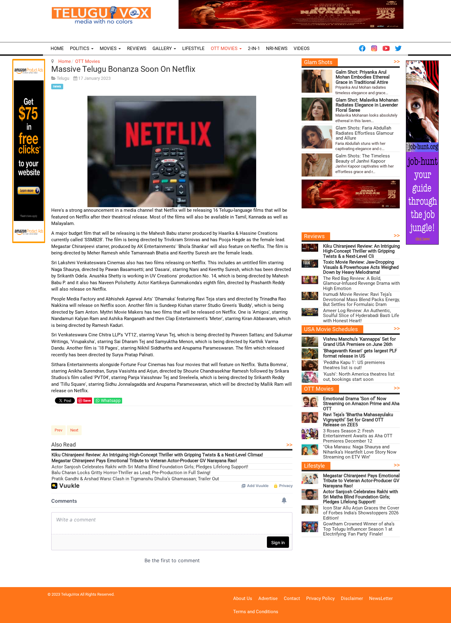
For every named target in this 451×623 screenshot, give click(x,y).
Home (57, 48)
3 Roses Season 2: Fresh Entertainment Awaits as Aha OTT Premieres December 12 (357, 436)
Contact (292, 598)
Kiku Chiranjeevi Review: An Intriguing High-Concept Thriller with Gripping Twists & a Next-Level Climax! (157, 455)
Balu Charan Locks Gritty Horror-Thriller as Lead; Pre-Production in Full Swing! (131, 472)
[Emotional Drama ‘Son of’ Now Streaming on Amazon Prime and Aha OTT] (310, 401)
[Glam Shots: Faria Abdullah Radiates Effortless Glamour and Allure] (317, 137)
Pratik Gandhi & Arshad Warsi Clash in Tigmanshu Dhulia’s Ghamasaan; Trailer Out (135, 479)
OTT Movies (225, 48)
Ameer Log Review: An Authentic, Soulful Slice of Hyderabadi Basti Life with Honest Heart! (361, 315)
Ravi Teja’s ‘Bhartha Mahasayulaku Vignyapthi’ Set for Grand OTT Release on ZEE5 (358, 420)
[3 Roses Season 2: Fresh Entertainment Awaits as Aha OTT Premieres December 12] (310, 433)
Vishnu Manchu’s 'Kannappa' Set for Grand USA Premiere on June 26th (359, 342)
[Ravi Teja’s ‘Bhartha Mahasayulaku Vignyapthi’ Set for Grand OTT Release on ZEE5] (310, 417)
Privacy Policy (320, 598)
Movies (109, 48)
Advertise (268, 598)
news (57, 86)
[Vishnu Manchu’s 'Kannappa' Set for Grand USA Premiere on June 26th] (310, 342)
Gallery (162, 48)
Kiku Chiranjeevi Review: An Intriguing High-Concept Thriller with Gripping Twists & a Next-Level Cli (361, 251)
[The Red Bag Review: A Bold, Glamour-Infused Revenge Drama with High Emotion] (310, 281)
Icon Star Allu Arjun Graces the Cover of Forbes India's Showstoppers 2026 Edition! (361, 513)
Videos (302, 48)
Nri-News (276, 48)
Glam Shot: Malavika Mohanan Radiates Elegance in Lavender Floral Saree (367, 105)
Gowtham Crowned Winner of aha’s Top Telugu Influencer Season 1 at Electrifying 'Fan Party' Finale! (359, 529)
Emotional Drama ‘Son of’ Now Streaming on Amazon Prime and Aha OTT (361, 404)
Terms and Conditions (255, 611)
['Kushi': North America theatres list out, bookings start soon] (310, 377)
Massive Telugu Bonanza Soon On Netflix (123, 69)
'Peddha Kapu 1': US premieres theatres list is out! (354, 365)
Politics (80, 48)
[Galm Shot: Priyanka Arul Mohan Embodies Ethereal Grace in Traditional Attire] (317, 81)
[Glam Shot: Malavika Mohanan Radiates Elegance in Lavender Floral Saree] (317, 109)
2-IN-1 (254, 48)
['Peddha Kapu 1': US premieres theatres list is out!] (310, 365)
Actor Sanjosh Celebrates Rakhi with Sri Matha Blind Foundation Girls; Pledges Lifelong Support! (150, 467)
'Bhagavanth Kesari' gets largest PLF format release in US (360, 353)
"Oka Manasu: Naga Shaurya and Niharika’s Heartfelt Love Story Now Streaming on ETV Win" (359, 452)
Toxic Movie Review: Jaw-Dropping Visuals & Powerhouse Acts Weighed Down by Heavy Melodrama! (361, 267)
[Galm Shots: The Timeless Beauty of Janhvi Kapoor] (317, 164)
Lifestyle (193, 48)
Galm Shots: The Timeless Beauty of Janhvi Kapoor (363, 158)
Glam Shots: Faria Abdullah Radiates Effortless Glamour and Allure (365, 133)
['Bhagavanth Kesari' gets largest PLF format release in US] (310, 353)
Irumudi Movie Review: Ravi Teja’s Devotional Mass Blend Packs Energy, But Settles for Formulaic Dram (361, 299)
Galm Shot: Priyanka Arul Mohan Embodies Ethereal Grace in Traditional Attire (363, 77)
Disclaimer (352, 598)
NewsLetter (381, 598)
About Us (242, 598)
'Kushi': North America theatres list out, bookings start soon (359, 377)
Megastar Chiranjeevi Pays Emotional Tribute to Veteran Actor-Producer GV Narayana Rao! (144, 460)
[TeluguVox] (101, 14)
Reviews (136, 48)
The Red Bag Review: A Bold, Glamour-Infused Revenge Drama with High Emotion (361, 283)
